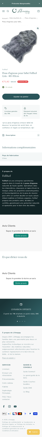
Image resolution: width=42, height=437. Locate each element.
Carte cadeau (7, 383)
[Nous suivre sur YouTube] (15, 406)
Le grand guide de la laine (31, 376)
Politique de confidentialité (11, 422)
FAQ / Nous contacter (6, 398)
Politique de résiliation (24, 424)
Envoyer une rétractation (7, 374)
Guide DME (27, 388)
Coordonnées (28, 422)
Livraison (5, 369)
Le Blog (26, 392)
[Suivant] (39, 3)
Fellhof (5, 69)
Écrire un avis (21, 236)
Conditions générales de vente (13, 428)
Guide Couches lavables (29, 383)
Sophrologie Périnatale (7, 392)
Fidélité (5, 387)
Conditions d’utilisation (10, 430)
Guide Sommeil (29, 372)
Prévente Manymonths (21, 4)
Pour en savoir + (8, 358)
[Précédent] (2, 3)
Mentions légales (8, 424)
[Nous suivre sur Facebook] (3, 406)
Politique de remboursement (12, 426)
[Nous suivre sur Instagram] (9, 406)
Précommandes (8, 379)
